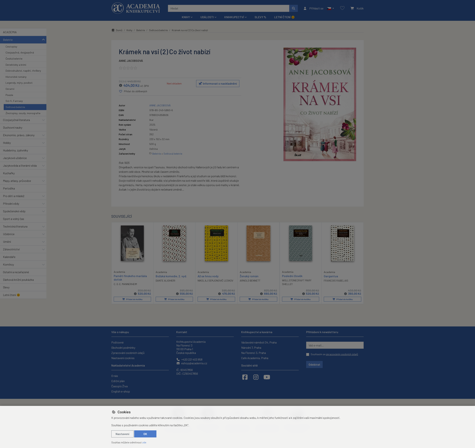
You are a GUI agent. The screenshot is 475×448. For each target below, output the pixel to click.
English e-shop (120, 391)
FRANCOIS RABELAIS (336, 280)
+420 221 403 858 (191, 359)
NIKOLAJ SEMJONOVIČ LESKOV (215, 280)
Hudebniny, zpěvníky (15, 150)
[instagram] (256, 377)
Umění (7, 241)
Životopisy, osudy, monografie (23, 113)
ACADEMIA (10, 32)
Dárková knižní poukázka (18, 279)
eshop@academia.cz (194, 363)
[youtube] (267, 377)
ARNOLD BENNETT (250, 280)
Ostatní (10, 88)
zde (144, 442)
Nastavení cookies (123, 358)
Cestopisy (11, 46)
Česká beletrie (14, 58)
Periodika (9, 188)
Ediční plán (118, 381)
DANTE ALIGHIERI (165, 280)
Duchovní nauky (12, 127)
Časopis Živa (119, 386)
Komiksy (8, 264)
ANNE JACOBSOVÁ (131, 60)
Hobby (7, 142)
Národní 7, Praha (251, 347)
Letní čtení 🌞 (284, 17)
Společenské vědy (14, 211)
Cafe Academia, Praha (254, 358)
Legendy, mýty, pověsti (19, 82)
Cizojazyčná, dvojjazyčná (20, 52)
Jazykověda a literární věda (20, 165)
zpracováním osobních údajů (342, 354)
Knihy (129, 30)
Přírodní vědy (11, 203)
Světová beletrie (15, 107)
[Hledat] (293, 8)
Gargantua (331, 276)
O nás (114, 375)
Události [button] (207, 17)
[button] (330, 8)
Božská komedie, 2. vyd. (171, 276)
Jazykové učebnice (15, 158)
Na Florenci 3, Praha (253, 352)
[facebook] (245, 377)
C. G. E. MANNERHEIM (125, 284)
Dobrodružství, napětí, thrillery (23, 70)
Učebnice (8, 234)
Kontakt (181, 332)
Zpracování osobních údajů (128, 352)
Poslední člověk (292, 276)
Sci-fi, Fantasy (14, 100)
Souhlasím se (334, 354)
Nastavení (122, 434)
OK (145, 434)
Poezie (9, 95)
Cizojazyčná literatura (16, 120)
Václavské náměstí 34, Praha (259, 342)
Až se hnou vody (208, 276)
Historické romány (16, 76)
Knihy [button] (186, 17)
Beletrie (8, 39)
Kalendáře (9, 257)
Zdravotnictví (11, 249)
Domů (119, 30)
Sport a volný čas (13, 218)
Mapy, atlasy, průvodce (17, 180)
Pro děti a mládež (13, 196)
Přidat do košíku (134, 299)
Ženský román (249, 276)
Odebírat (314, 364)
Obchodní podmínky (123, 347)
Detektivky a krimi (16, 64)
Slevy (6, 287)
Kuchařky (9, 173)
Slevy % (260, 17)
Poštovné (117, 342)
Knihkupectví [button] (234, 17)
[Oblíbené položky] (342, 8)
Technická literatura (15, 226)
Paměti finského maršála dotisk (130, 277)
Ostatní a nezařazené (16, 272)
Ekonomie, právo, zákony (19, 135)
